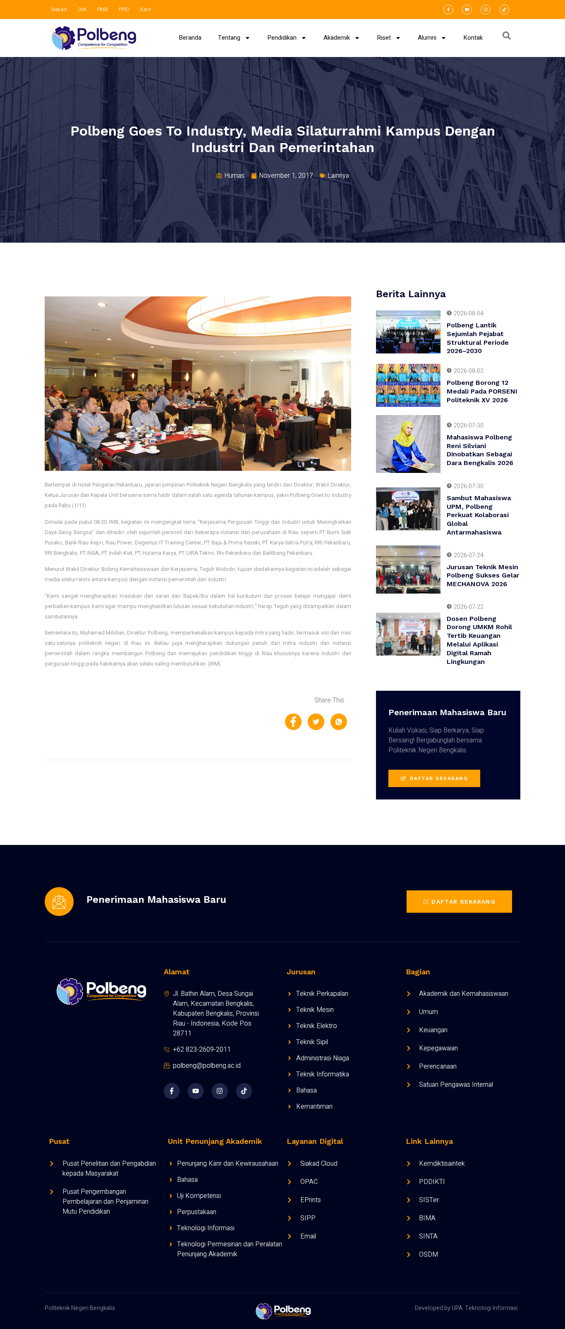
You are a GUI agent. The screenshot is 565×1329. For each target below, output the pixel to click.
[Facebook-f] (448, 9)
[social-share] (293, 721)
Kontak (473, 37)
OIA (82, 9)
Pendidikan (282, 37)
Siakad (59, 9)
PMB (102, 9)
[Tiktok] (504, 9)
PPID (124, 9)
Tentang (229, 37)
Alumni (427, 37)
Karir (146, 9)
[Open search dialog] (506, 37)
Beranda (190, 37)
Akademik (336, 37)
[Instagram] (486, 9)
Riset (384, 37)
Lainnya (338, 176)
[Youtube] (467, 9)
